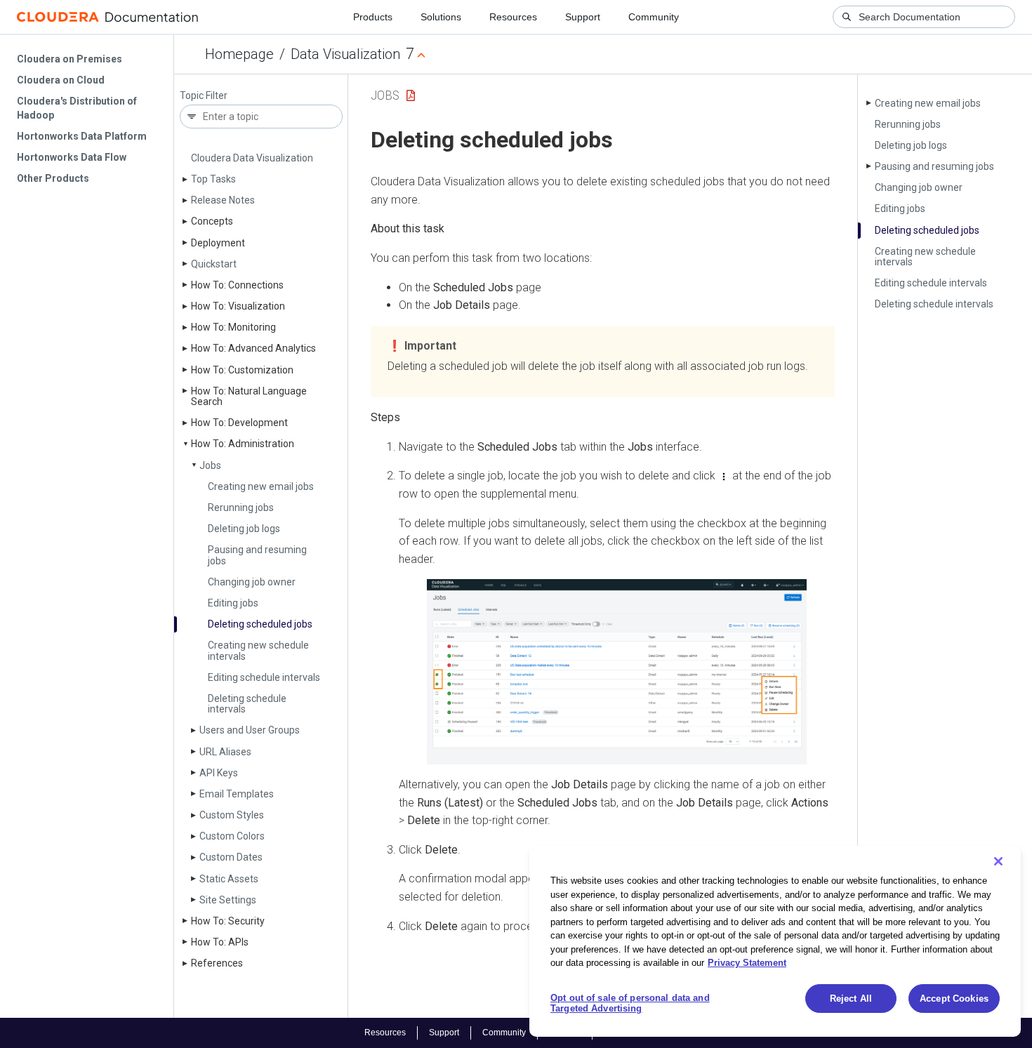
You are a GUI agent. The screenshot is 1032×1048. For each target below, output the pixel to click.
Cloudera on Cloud (61, 80)
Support (582, 16)
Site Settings (227, 900)
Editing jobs (233, 603)
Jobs (210, 465)
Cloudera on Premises (69, 59)
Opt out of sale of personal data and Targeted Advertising (630, 1003)
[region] (775, 941)
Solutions (441, 16)
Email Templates (236, 794)
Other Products (53, 178)
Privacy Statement (747, 962)
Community (653, 16)
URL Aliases (225, 751)
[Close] (998, 861)
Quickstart (214, 264)
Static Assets (228, 878)
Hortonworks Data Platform (82, 136)
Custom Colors (232, 836)
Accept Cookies (954, 998)
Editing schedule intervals (264, 677)
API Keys (218, 772)
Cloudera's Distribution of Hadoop (77, 108)
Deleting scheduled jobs (260, 624)
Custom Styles (231, 815)
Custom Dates (231, 857)
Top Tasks (213, 179)
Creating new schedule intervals (258, 650)
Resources (513, 16)
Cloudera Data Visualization (252, 158)
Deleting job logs (244, 528)
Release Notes (223, 200)
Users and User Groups (249, 730)
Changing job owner (252, 582)
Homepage (239, 54)
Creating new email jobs (261, 486)
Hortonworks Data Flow (71, 157)
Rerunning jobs (241, 507)
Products (372, 16)
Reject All (851, 998)
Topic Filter (203, 96)
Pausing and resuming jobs (257, 555)
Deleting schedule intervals (247, 704)
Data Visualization (345, 54)
